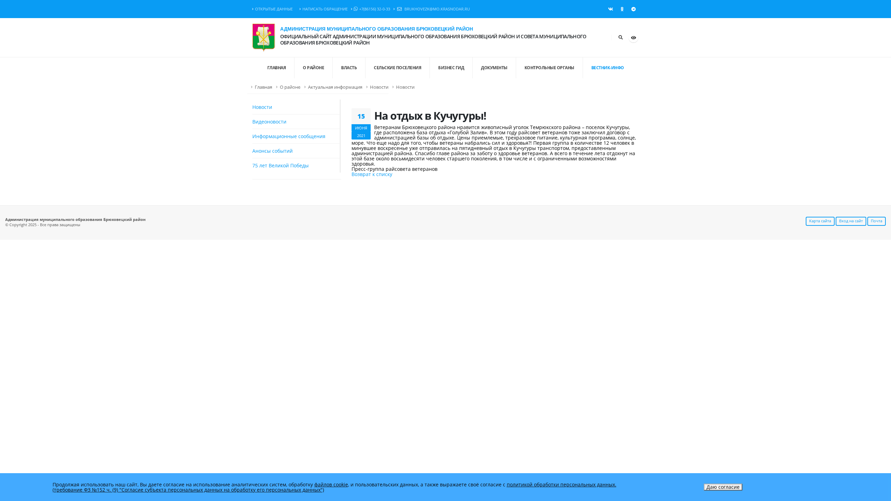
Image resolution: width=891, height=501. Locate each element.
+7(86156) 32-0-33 (374, 8)
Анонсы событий (272, 151)
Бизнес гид (451, 68)
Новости (379, 87)
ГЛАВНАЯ (276, 68)
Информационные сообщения (288, 136)
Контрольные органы (549, 68)
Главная (263, 87)
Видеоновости (269, 121)
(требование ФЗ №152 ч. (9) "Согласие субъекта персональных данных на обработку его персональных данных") (188, 489)
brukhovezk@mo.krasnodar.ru (436, 8)
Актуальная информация (335, 87)
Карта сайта (820, 220)
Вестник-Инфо (607, 68)
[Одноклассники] (622, 9)
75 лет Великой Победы (280, 165)
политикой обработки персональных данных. (561, 484)
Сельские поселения (397, 68)
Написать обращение (325, 8)
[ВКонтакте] (610, 9)
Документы (494, 68)
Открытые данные (274, 8)
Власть (349, 68)
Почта (876, 220)
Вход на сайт (851, 220)
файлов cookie (331, 484)
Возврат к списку (372, 174)
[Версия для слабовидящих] (633, 37)
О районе (313, 68)
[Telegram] (633, 9)
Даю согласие (723, 487)
